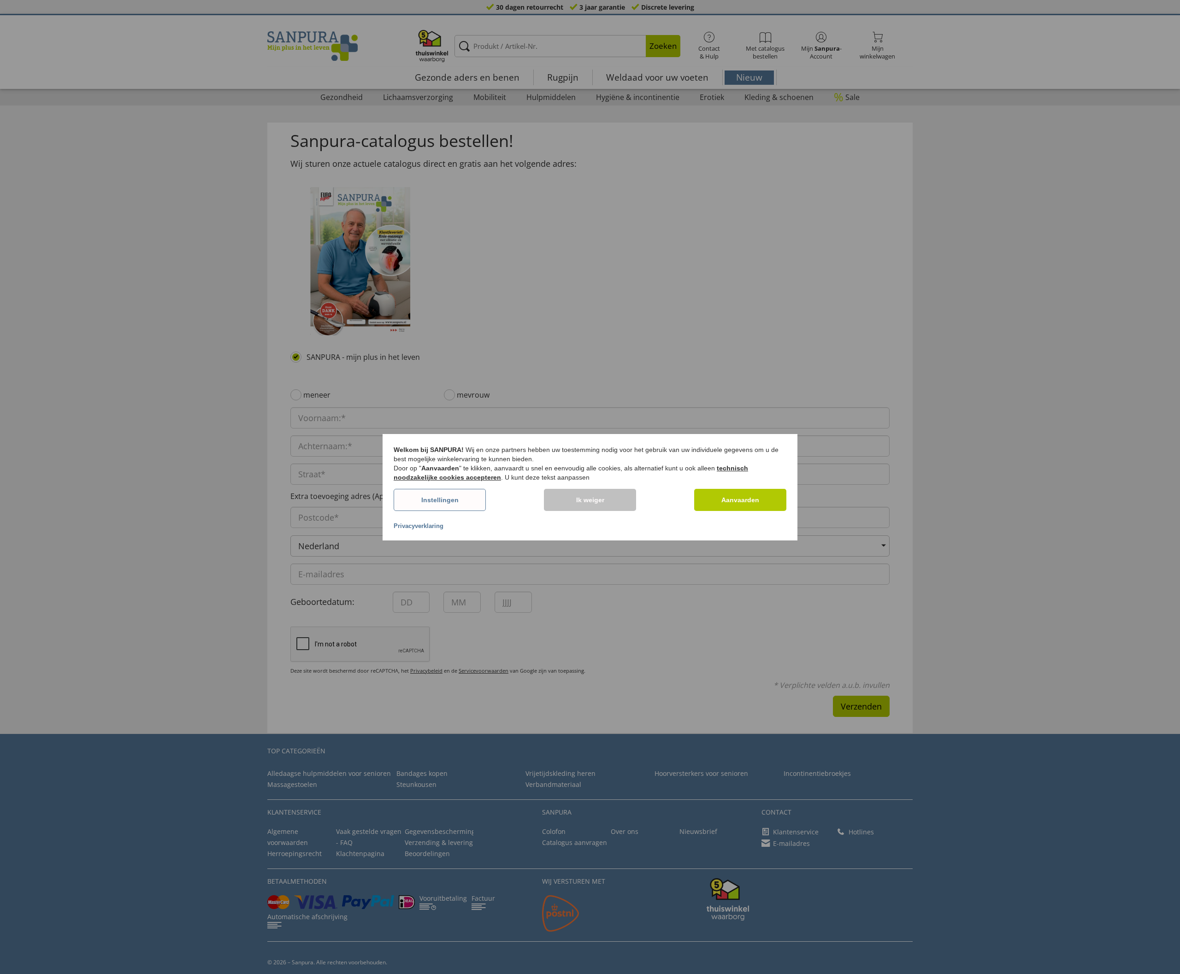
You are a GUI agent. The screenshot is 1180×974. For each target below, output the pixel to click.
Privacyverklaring (418, 525)
